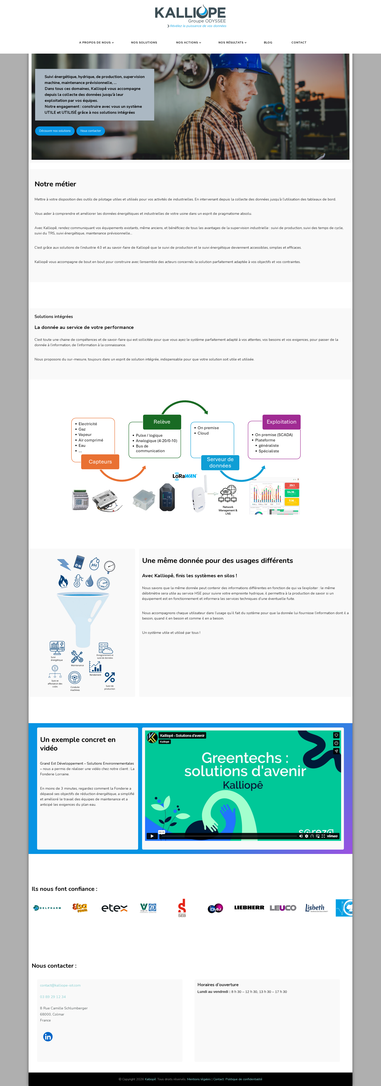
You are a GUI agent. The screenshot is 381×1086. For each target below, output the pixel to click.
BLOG (268, 42)
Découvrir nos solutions (55, 131)
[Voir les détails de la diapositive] (59, 908)
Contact (299, 42)
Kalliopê (150, 1079)
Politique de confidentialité (243, 1079)
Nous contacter (90, 131)
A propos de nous (95, 42)
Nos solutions (144, 42)
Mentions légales (199, 1079)
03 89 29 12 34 (53, 996)
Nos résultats (230, 42)
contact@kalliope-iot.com (60, 985)
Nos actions (187, 42)
